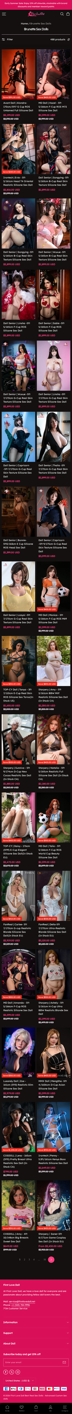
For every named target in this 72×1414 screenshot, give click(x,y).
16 (45, 1259)
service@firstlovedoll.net (22, 1301)
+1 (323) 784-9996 (20, 1305)
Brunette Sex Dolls (40, 23)
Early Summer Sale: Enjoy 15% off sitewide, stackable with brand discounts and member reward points (36, 5)
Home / (25, 23)
